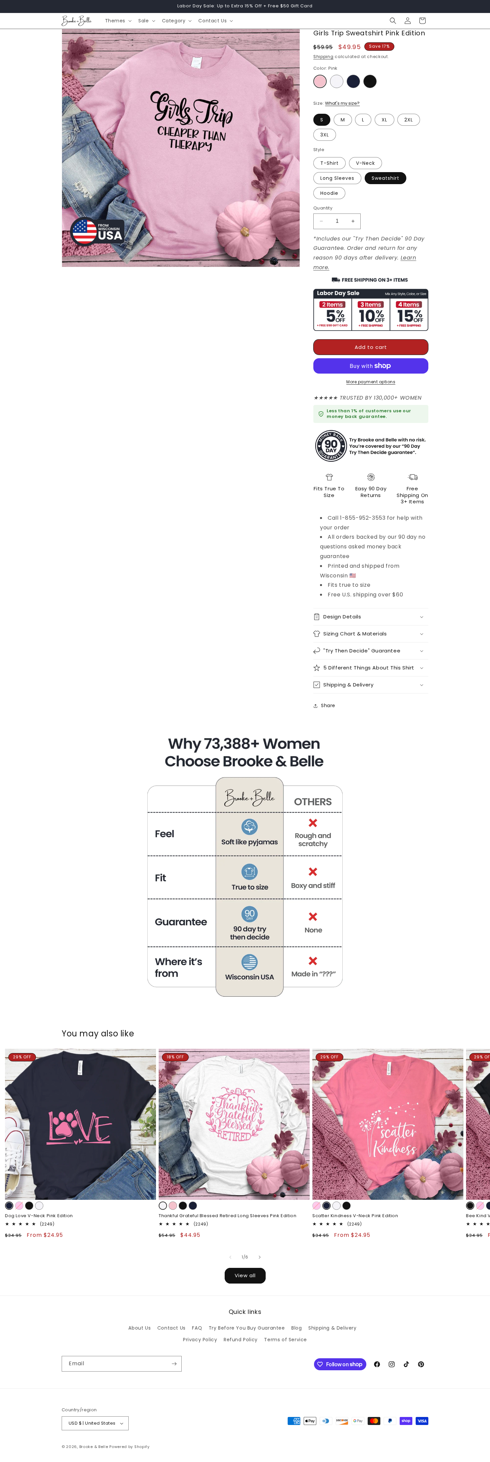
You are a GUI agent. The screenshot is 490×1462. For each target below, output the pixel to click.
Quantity (322, 208)
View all (245, 1275)
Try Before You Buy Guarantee (247, 1328)
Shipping (323, 56)
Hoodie (329, 193)
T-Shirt (329, 163)
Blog (296, 1328)
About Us (139, 1328)
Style (318, 149)
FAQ (197, 1328)
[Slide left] (230, 1257)
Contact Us (171, 1328)
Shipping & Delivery (332, 1328)
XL (384, 119)
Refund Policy (241, 1339)
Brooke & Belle (93, 1446)
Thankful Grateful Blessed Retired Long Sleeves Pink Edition (227, 1216)
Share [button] (328, 705)
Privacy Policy (200, 1339)
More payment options (370, 382)
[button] (118, 21)
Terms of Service (285, 1339)
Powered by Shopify (129, 1446)
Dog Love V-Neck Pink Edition (39, 1216)
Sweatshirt (385, 178)
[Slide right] (259, 1257)
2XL (408, 119)
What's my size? (342, 103)
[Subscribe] (174, 1364)
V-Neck (365, 163)
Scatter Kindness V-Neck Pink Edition (355, 1216)
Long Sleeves (337, 178)
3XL (324, 134)
